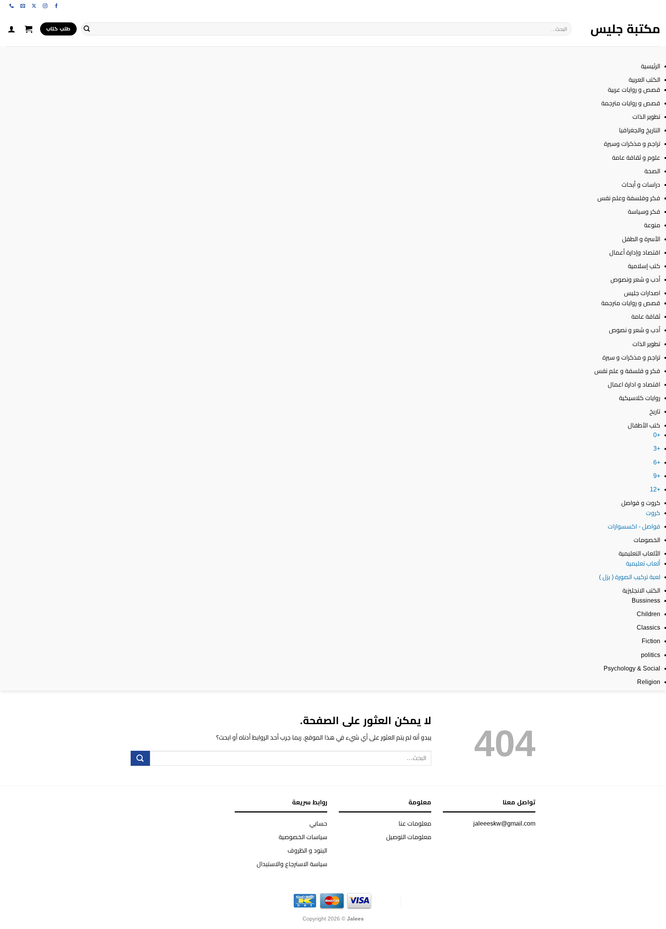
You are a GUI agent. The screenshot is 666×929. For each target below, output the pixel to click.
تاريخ (654, 411)
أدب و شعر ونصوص (635, 279)
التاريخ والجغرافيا (639, 130)
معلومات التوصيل (408, 837)
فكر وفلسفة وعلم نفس (628, 198)
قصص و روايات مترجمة (630, 103)
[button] (28, 29)
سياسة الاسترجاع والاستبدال (292, 864)
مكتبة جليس (625, 29)
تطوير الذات (646, 116)
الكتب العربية (644, 79)
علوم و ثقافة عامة (636, 157)
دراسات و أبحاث (641, 184)
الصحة (652, 171)
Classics (648, 627)
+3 (656, 448)
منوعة (652, 225)
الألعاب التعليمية (639, 553)
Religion (648, 682)
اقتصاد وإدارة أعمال (634, 252)
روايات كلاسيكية (639, 398)
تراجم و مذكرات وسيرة (632, 143)
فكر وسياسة (644, 211)
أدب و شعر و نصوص (634, 330)
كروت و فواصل (640, 503)
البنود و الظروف (307, 850)
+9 (656, 476)
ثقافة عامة (645, 316)
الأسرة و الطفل (641, 239)
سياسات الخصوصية (303, 837)
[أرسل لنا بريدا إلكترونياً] (22, 6)
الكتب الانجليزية (641, 590)
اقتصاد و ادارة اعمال (634, 384)
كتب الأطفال (644, 425)
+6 (656, 462)
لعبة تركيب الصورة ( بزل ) (629, 577)
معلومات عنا (415, 823)
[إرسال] (86, 28)
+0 (656, 435)
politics (650, 655)
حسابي (318, 823)
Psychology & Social (632, 668)
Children (648, 614)
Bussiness (646, 600)
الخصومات (647, 540)
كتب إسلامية (644, 266)
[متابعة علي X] (34, 6)
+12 (655, 489)
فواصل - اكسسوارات (634, 526)
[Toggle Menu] (652, 53)
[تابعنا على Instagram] (45, 6)
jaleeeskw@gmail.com (504, 823)
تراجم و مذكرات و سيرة (631, 357)
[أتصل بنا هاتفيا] (11, 6)
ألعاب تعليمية (643, 563)
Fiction (651, 641)
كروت (653, 513)
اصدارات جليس (642, 293)
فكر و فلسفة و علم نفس (627, 371)
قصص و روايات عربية (634, 89)
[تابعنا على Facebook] (56, 6)
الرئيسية (650, 66)
